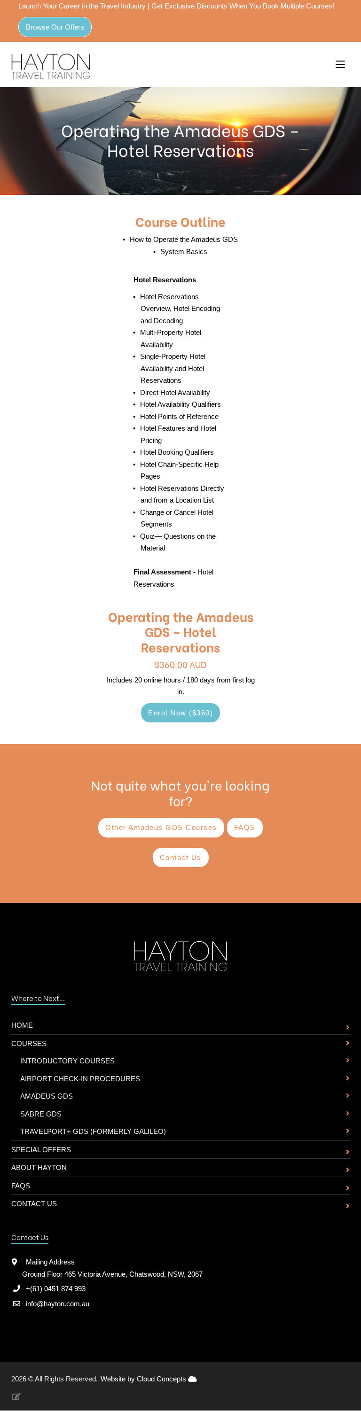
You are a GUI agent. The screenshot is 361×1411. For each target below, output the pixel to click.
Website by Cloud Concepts (144, 1379)
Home (22, 1025)
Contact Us (34, 1204)
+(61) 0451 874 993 (56, 1289)
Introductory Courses (67, 1061)
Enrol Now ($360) (180, 713)
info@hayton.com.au (57, 1304)
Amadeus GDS (46, 1096)
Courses (29, 1043)
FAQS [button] (245, 827)
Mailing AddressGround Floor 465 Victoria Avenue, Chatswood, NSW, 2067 (112, 1268)
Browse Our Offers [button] (55, 27)
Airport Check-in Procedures (80, 1079)
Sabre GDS (41, 1114)
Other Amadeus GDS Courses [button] (161, 827)
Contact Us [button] (181, 857)
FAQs (20, 1186)
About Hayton (39, 1167)
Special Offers (41, 1150)
